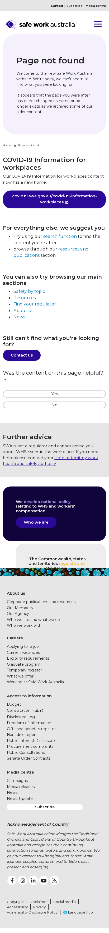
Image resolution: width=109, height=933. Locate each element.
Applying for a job (23, 646)
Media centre (96, 6)
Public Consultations (26, 752)
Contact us (22, 355)
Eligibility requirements (28, 658)
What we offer (20, 676)
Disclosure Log (21, 717)
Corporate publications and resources (41, 601)
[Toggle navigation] (96, 24)
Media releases (21, 786)
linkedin (33, 880)
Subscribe (74, 6)
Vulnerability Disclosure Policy (32, 912)
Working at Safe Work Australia (35, 682)
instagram (22, 880)
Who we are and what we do (33, 619)
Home (7, 145)
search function (60, 236)
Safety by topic (29, 291)
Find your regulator (34, 304)
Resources (24, 297)
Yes (54, 393)
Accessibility (17, 907)
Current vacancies (23, 652)
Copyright (15, 902)
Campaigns (17, 780)
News (19, 316)
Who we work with (24, 625)
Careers (15, 637)
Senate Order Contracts (29, 758)
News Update (20, 798)
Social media (64, 902)
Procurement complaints (30, 746)
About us (23, 310)
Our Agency (18, 613)
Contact (57, 6)
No (54, 404)
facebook (12, 880)
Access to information (29, 695)
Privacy (39, 907)
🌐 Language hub (78, 912)
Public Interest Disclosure (31, 740)
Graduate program (24, 664)
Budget (14, 704)
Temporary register (24, 670)
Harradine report (22, 734)
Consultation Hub (23, 710)
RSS (54, 880)
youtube (43, 880)
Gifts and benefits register (31, 728)
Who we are (36, 522)
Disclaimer (39, 902)
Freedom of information (29, 722)
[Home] (47, 24)
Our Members (20, 607)
